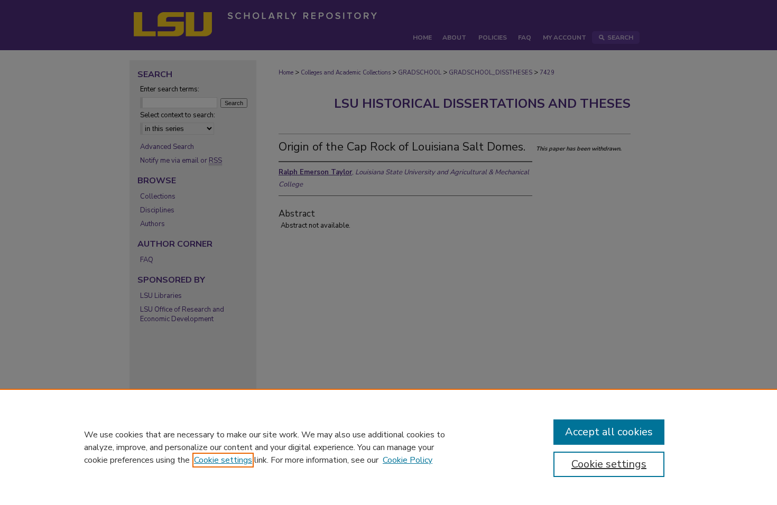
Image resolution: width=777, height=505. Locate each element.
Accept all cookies (609, 432)
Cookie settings (223, 460)
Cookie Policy (407, 460)
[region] (388, 447)
